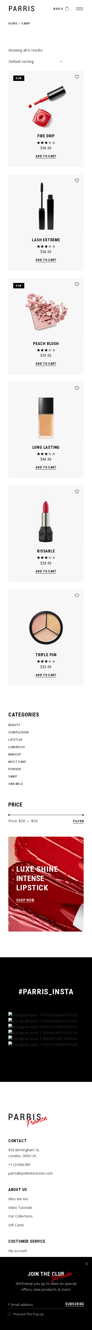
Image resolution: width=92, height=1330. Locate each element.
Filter (78, 821)
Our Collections (20, 1216)
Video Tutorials (20, 1207)
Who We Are (18, 1199)
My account (17, 1250)
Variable (15, 784)
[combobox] (35, 61)
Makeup (14, 754)
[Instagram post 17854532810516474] (46, 1021)
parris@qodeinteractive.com (30, 1173)
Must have (17, 762)
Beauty (14, 725)
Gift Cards (16, 1225)
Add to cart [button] (46, 156)
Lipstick (15, 740)
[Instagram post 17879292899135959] (46, 1015)
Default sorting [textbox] (21, 61)
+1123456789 (19, 1164)
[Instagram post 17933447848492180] (46, 1044)
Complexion (18, 732)
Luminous (16, 747)
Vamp (12, 776)
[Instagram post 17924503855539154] (46, 1033)
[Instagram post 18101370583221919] (46, 1027)
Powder (14, 769)
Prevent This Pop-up (28, 1314)
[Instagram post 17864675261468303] (46, 1038)
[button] (77, 77)
